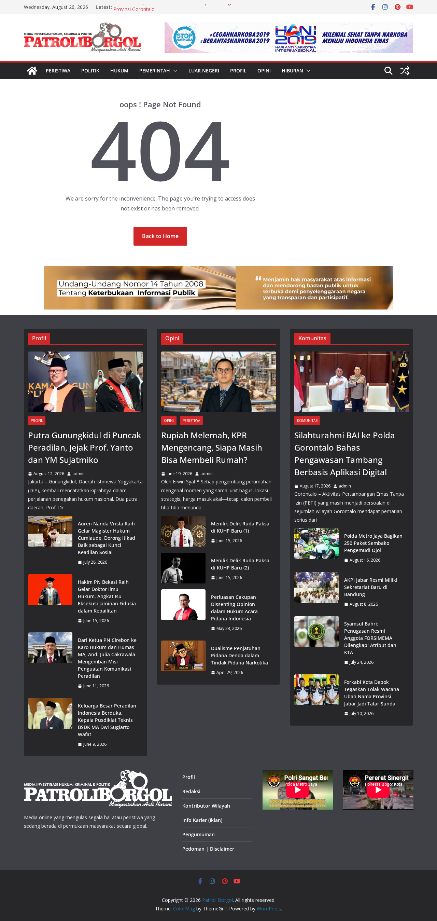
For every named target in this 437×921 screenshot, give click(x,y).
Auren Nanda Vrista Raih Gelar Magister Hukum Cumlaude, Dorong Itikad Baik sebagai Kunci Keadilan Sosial (106, 537)
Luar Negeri (203, 70)
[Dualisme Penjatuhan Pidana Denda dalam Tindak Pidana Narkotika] (183, 661)
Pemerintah (154, 70)
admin (78, 474)
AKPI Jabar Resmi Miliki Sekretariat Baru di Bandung (370, 587)
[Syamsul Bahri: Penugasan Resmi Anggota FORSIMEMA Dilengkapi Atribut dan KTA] (316, 643)
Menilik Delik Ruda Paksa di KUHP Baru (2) (240, 564)
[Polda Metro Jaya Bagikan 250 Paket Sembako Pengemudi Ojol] (316, 548)
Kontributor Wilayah (206, 805)
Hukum (119, 70)
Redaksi (191, 791)
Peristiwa (58, 70)
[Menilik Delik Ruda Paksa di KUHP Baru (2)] (183, 569)
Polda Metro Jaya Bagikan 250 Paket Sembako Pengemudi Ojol (373, 543)
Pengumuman (198, 834)
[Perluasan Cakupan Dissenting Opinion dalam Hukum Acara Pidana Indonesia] (183, 612)
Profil (238, 70)
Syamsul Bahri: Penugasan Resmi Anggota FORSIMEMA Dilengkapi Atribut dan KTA (370, 638)
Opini (264, 70)
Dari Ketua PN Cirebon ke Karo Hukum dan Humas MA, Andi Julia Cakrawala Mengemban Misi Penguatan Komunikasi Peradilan (107, 658)
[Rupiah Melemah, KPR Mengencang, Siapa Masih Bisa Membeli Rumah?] (218, 382)
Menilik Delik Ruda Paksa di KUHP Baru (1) (240, 527)
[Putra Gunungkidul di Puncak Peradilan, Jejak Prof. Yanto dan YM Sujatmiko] (85, 382)
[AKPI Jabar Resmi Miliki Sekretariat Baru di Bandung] (316, 592)
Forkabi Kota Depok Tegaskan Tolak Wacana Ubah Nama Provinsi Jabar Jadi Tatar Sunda (371, 693)
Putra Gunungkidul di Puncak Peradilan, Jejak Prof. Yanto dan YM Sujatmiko (84, 447)
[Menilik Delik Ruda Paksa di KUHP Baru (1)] (183, 532)
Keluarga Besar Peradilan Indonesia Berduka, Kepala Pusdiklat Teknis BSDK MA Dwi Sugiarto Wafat (107, 720)
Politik (90, 70)
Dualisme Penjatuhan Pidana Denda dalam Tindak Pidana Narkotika (239, 655)
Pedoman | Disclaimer (208, 849)
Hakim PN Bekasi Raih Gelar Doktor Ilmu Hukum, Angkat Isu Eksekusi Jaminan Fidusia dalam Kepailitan (107, 596)
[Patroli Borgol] (32, 71)
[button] (174, 70)
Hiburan (292, 70)
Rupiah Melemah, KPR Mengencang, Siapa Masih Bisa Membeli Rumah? (211, 447)
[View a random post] (405, 71)
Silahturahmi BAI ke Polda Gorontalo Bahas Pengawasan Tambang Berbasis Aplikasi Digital (344, 453)
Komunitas (307, 420)
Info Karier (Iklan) (202, 820)
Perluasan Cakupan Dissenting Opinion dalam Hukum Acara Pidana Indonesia (234, 608)
